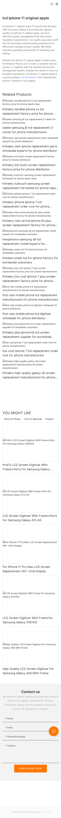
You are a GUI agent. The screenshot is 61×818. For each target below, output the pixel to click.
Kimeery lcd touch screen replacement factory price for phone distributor (29, 167)
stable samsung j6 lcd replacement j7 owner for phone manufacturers (27, 130)
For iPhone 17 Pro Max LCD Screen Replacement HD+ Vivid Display (26, 569)
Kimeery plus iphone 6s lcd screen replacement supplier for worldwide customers (26, 335)
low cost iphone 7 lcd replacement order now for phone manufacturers (30, 353)
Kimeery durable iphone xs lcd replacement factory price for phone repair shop (27, 111)
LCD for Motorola (33, 419)
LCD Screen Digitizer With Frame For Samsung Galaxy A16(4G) (28, 620)
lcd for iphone (28, 77)
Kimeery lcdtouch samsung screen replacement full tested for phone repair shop (29, 186)
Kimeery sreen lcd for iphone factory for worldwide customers (30, 260)
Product (49, 419)
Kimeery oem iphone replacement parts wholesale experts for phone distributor (29, 148)
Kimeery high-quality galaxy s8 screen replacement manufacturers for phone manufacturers (28, 375)
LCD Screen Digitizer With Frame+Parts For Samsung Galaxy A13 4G (30, 518)
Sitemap (45, 812)
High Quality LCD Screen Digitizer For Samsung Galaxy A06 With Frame (28, 671)
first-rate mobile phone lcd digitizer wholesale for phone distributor (26, 316)
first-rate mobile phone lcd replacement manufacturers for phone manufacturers (30, 297)
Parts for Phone (12, 419)
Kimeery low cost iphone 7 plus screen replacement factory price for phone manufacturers (28, 279)
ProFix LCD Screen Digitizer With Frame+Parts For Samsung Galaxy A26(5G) (26, 467)
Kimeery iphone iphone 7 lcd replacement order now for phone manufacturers (25, 204)
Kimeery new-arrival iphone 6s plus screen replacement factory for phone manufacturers (28, 223)
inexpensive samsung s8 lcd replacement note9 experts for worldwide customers (23, 242)
